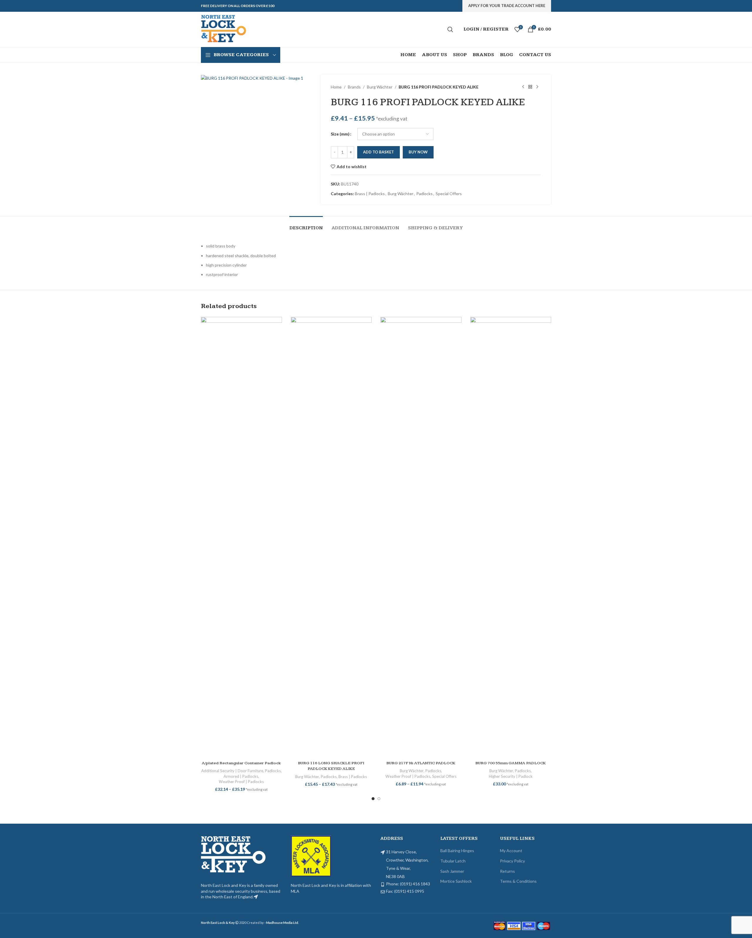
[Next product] (537, 87)
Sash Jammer (452, 871)
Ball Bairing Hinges (457, 850)
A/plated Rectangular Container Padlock (241, 763)
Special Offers (449, 193)
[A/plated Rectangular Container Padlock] (241, 537)
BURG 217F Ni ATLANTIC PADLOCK (420, 763)
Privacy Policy (512, 860)
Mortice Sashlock (456, 881)
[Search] (450, 29)
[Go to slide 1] (373, 798)
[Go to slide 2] (378, 798)
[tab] (306, 225)
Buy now (418, 152)
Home (336, 86)
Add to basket (378, 152)
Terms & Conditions (518, 881)
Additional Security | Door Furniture (232, 770)
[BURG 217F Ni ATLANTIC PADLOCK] (420, 537)
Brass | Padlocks (370, 193)
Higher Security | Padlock (511, 776)
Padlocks (424, 193)
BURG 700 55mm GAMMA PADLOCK (510, 763)
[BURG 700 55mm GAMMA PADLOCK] (510, 537)
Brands (354, 86)
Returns (507, 871)
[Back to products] (530, 87)
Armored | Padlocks (241, 776)
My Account (511, 850)
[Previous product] (523, 87)
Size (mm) (340, 133)
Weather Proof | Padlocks (241, 781)
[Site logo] (224, 28)
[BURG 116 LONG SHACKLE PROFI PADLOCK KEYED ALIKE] (331, 537)
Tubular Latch (453, 860)
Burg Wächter (379, 86)
